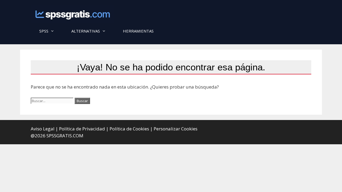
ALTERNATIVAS (85, 31)
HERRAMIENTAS (138, 31)
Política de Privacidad (82, 129)
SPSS (43, 31)
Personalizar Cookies (175, 129)
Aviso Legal (43, 129)
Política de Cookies (129, 129)
